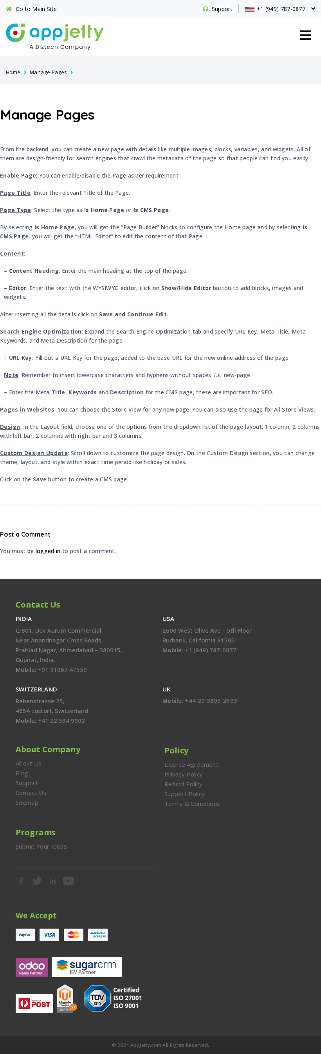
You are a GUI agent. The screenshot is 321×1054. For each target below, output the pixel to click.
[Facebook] (21, 881)
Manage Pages (48, 72)
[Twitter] (37, 881)
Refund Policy (183, 784)
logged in (48, 551)
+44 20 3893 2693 (211, 700)
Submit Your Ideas (41, 846)
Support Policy (184, 794)
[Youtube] (69, 881)
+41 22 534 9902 (61, 720)
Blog (22, 773)
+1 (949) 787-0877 (210, 650)
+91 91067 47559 (62, 669)
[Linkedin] (53, 881)
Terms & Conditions (192, 803)
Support (27, 783)
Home (13, 72)
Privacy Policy (183, 774)
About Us (28, 763)
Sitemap (27, 802)
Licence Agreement (191, 764)
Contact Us (31, 792)
